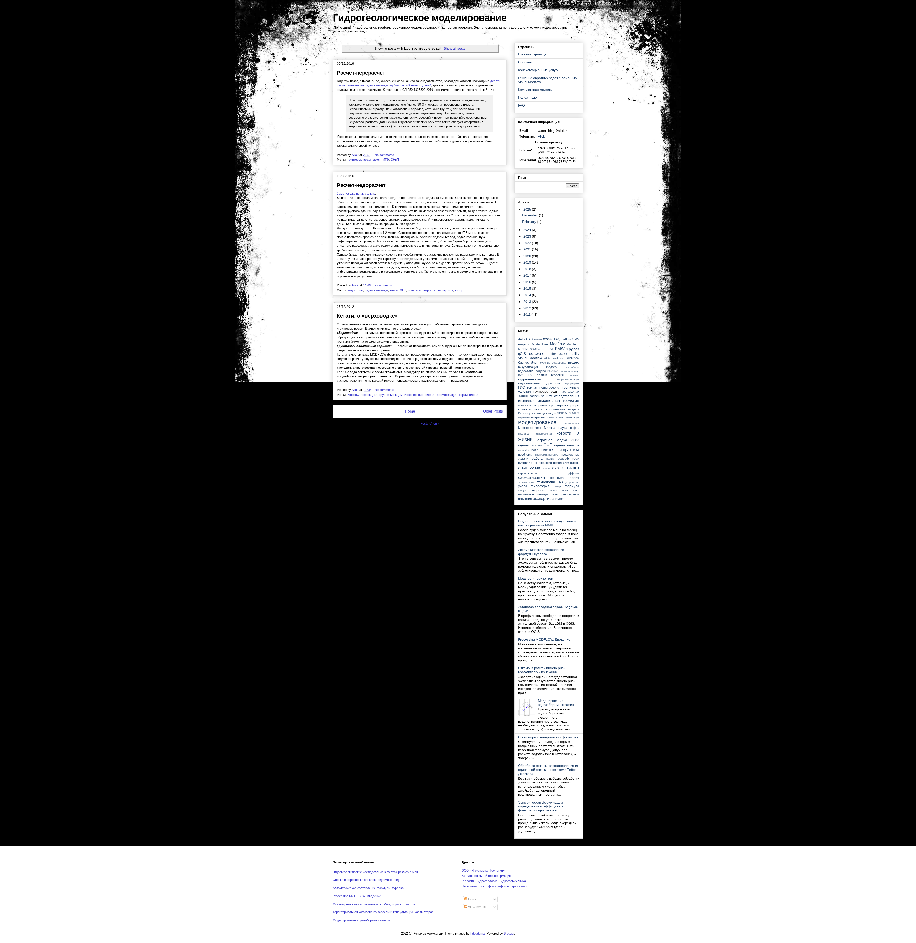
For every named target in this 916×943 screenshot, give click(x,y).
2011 (527, 314)
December (530, 215)
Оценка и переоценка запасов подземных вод (366, 880)
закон (376, 159)
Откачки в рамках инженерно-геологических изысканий (541, 670)
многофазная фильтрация (563, 417)
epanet (538, 339)
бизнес (523, 362)
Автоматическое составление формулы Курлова (541, 552)
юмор (459, 290)
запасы (535, 396)
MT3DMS (523, 349)
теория (573, 477)
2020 (527, 256)
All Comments (477, 907)
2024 (527, 230)
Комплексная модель (535, 89)
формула (572, 486)
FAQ (521, 105)
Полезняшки (527, 97)
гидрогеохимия (529, 383)
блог (534, 362)
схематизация (447, 395)
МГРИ (560, 413)
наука (562, 428)
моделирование (537, 422)
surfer (552, 354)
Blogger (509, 933)
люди (552, 413)
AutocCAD (525, 339)
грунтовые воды (359, 159)
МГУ (568, 413)
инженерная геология (419, 395)
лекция (542, 413)
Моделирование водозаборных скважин (556, 703)
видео (573, 362)
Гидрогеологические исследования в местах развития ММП (547, 523)
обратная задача (552, 440)
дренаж (573, 391)
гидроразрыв (571, 383)
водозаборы (572, 367)
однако (523, 445)
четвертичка (570, 490)
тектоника (557, 477)
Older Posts (493, 411)
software (536, 353)
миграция (538, 417)
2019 (527, 262)
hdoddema (477, 933)
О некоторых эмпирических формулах (548, 737)
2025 (527, 209)
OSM (533, 349)
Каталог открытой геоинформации (486, 876)
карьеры (573, 405)
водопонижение (547, 371)
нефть (574, 428)
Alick (541, 136)
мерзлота (524, 417)
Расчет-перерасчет (361, 73)
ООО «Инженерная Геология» (483, 870)
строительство (528, 473)
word (562, 358)
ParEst (540, 349)
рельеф (563, 458)
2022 (527, 243)
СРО (555, 468)
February (529, 222)
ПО (528, 450)
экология (525, 499)
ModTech (573, 344)
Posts (471, 899)
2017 (527, 275)
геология (557, 375)
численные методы (533, 494)
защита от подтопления (560, 396)
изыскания (526, 401)
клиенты (524, 409)
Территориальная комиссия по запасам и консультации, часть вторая (383, 912)
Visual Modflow (530, 358)
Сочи (546, 468)
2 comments (384, 285)
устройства (572, 482)
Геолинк (541, 375)
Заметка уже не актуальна (356, 193)
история (523, 405)
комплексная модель (562, 409)
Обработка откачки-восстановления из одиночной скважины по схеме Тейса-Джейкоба (548, 770)
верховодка (369, 395)
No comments (385, 155)
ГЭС (563, 391)
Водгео (551, 367)
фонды (557, 486)
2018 (527, 269)
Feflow (566, 339)
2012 (527, 308)
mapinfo (524, 344)
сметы (574, 462)
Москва (549, 428)
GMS (575, 339)
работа (537, 458)
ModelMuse (540, 344)
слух (566, 462)
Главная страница (532, 54)
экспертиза (445, 290)
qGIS (522, 354)
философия (540, 486)
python (574, 349)
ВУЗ (520, 375)
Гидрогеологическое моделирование (420, 17)
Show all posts (454, 48)
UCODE (563, 353)
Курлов (522, 413)
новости (563, 433)
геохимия (573, 375)
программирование (546, 454)
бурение (545, 362)
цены (553, 490)
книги (538, 409)
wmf (555, 358)
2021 (527, 249)
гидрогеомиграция (568, 379)
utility (575, 354)
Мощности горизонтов (535, 578)
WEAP (547, 358)
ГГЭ (529, 375)
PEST (549, 349)
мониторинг (572, 423)
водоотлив (355, 290)
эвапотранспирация (565, 494)
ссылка (570, 468)
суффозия (573, 473)
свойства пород (550, 462)
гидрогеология (529, 379)
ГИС (521, 387)
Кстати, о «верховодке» (367, 316)
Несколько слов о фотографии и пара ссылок (495, 886)
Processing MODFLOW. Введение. (544, 639)
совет (535, 468)
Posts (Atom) (429, 423)
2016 (527, 282)
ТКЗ (560, 482)
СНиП (395, 159)
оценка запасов (566, 445)
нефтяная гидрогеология (535, 433)
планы (522, 450)
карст (552, 405)
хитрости (428, 290)
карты (561, 405)
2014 (527, 295)
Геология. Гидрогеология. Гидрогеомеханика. (494, 881)
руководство (527, 462)
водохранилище (569, 371)
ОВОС (575, 440)
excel (547, 339)
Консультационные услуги (538, 70)
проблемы (525, 454)
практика (414, 290)
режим (550, 458)
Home (410, 411)
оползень (536, 445)
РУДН (575, 458)
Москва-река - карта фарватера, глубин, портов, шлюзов (374, 904)
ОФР (547, 445)
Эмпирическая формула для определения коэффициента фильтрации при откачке (541, 806)
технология (546, 482)
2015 (527, 288)
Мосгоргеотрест (529, 428)
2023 (527, 236)
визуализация (528, 367)
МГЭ (385, 159)
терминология (469, 395)
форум (522, 490)
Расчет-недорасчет (361, 185)
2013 (527, 302)
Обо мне (525, 62)
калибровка (538, 405)
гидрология (552, 383)
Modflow (353, 395)
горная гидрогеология (543, 387)
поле (534, 450)
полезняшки (550, 450)
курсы (531, 413)
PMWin (561, 348)
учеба (522, 486)
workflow (573, 358)
